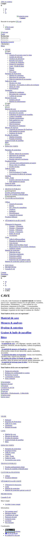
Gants (7, 237)
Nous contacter (10, 378)
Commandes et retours (12, 377)
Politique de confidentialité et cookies (17, 373)
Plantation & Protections (13, 74)
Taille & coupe (10, 168)
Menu (3, 46)
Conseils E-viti (10, 269)
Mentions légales (10, 513)
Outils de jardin (10, 183)
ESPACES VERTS (11, 146)
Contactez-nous (10, 519)
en (6, 9)
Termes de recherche (12, 371)
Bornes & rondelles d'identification (16, 194)
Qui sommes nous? (11, 511)
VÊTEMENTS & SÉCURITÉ (15, 220)
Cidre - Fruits (9, 178)
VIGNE (7, 49)
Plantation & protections (13, 150)
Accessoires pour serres (13, 185)
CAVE (7, 105)
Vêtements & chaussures (13, 224)
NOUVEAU (9, 265)
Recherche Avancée (7, 42)
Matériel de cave (10, 109)
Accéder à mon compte (12, 504)
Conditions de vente (11, 515)
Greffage (8, 176)
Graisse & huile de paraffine (14, 140)
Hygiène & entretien (11, 135)
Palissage (8, 53)
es (5, 13)
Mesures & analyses (11, 127)
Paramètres (4, 274)
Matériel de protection (12, 250)
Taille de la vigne (10, 81)
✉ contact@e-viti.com (12, 535)
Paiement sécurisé (11, 517)
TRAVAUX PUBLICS (13, 189)
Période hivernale (11, 98)
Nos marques (9, 522)
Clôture (7, 202)
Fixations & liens (10, 161)
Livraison (8, 521)
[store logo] (18, 21)
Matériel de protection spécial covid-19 (18, 261)
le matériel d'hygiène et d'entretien (14, 355)
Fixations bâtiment (11, 217)
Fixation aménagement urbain (15, 193)
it (5, 11)
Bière (7, 142)
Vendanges (8, 90)
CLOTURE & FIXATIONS (14, 198)
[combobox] (10, 40)
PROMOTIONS (10, 267)
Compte (3, 272)
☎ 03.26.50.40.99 (11, 533)
